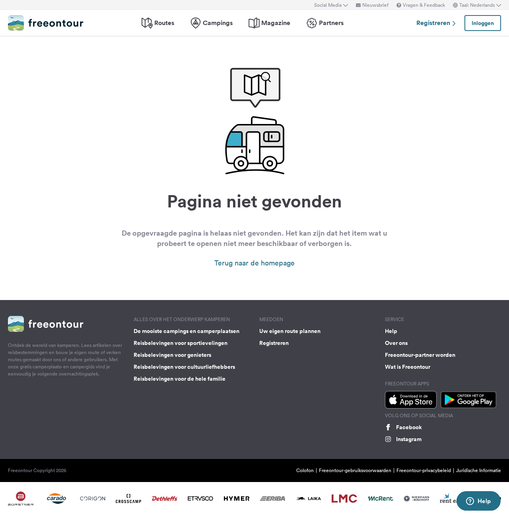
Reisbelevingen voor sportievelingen (180, 343)
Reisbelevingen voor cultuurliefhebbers (184, 367)
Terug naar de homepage (254, 262)
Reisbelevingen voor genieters (172, 355)
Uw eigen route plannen (290, 331)
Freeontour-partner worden (420, 355)
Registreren (434, 23)
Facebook (409, 427)
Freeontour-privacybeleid (423, 470)
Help (391, 331)
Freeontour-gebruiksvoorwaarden (355, 470)
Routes (164, 23)
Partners (331, 23)
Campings (218, 23)
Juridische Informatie (478, 470)
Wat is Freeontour (407, 367)
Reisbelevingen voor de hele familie (179, 379)
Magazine (275, 23)
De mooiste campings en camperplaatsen (186, 331)
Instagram (409, 439)
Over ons (396, 343)
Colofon (305, 470)
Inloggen (483, 23)
